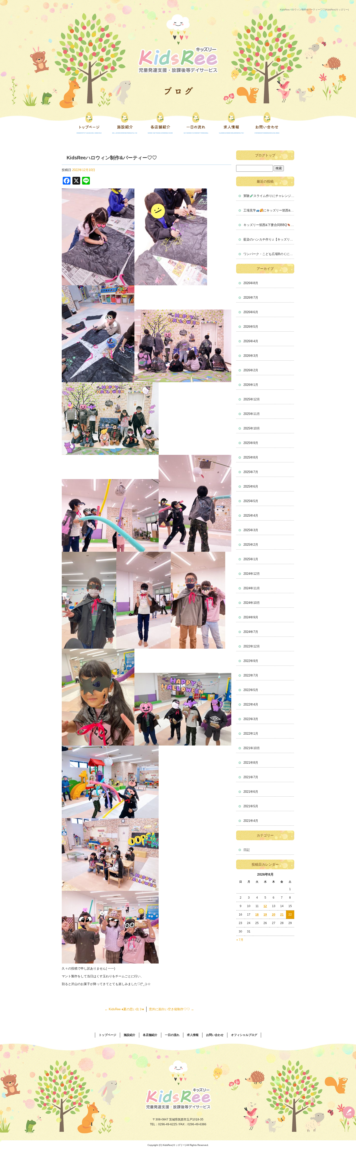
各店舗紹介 (160, 122)
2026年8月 (250, 283)
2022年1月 (250, 733)
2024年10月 (251, 603)
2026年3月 (250, 355)
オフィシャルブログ (244, 1035)
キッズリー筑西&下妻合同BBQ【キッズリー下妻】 (268, 225)
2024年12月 (251, 573)
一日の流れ (196, 122)
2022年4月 (250, 704)
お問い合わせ (267, 122)
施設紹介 (124, 122)
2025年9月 (250, 443)
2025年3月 (250, 530)
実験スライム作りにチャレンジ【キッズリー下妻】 (268, 196)
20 (273, 914)
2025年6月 (250, 486)
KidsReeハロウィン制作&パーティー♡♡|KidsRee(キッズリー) (314, 9)
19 (265, 914)
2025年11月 (251, 414)
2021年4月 (250, 821)
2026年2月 (250, 370)
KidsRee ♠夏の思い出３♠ (124, 1009)
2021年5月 (250, 806)
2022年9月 (250, 661)
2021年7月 (250, 777)
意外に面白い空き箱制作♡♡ (171, 1009)
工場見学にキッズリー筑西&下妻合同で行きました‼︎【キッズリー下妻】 (268, 210)
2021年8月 (250, 762)
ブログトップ (265, 155)
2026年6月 (250, 312)
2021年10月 (251, 748)
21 (282, 914)
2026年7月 (250, 297)
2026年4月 (250, 341)
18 (257, 914)
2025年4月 (250, 515)
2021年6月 (250, 791)
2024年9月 (250, 617)
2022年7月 (250, 675)
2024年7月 (250, 632)
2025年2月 (250, 544)
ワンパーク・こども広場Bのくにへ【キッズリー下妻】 (268, 254)
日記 (246, 850)
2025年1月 (250, 559)
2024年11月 (251, 588)
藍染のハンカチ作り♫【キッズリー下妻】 (268, 239)
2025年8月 (250, 457)
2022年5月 (250, 690)
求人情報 (231, 122)
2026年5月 (250, 326)
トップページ (89, 122)
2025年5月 (250, 501)
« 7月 (239, 939)
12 (265, 906)
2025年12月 (251, 399)
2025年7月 (250, 472)
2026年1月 (250, 385)
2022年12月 (251, 646)
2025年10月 (251, 428)
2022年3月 (250, 719)
